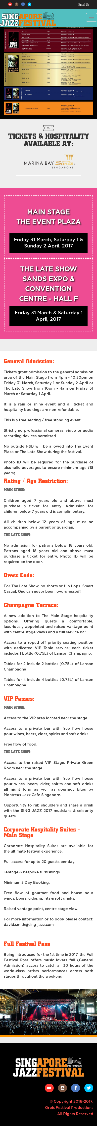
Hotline (78, 18)
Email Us (83, 4)
